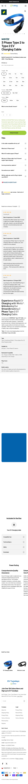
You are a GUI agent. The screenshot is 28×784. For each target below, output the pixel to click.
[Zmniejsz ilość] (4, 115)
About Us (4, 710)
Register (4, 723)
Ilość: (3, 111)
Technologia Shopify (13, 779)
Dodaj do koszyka (14, 132)
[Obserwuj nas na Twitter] (7, 764)
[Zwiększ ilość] (10, 115)
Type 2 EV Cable (12, 332)
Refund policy (5, 720)
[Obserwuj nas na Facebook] (3, 764)
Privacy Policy (5, 715)
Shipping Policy (5, 712)
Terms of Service (6, 718)
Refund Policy (19, 712)
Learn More (19, 696)
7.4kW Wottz (4, 332)
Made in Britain (19, 758)
